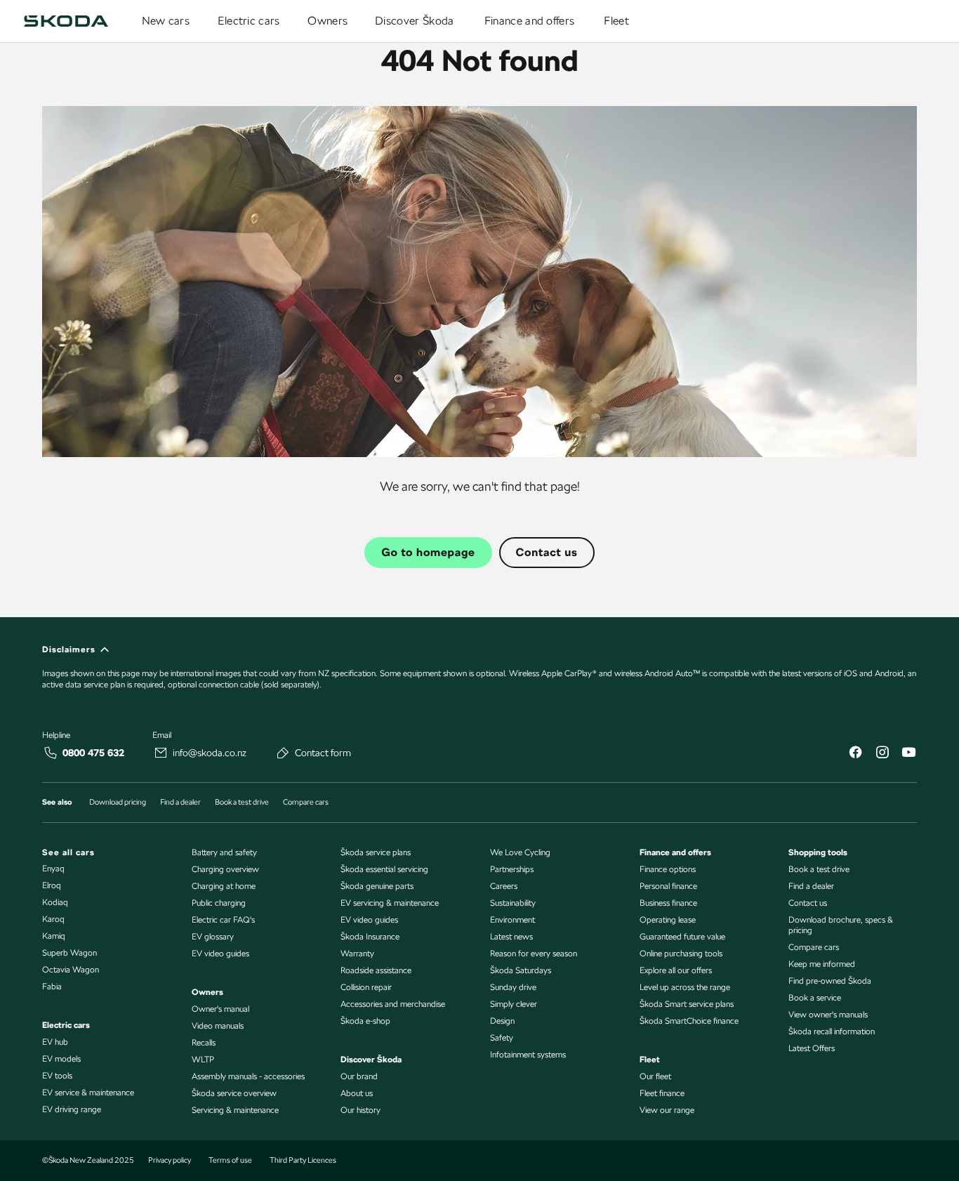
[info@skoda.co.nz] (160, 752)
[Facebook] (855, 753)
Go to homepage (428, 552)
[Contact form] (283, 752)
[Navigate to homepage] (66, 21)
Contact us (547, 552)
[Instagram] (882, 753)
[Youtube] (908, 753)
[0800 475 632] (50, 752)
